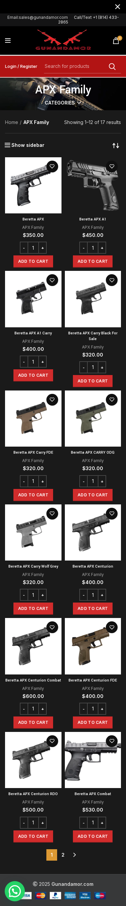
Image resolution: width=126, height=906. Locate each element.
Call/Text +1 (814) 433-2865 (88, 20)
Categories (60, 102)
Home (11, 122)
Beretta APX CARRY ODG (93, 452)
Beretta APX (33, 219)
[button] (33, 261)
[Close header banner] (117, 6)
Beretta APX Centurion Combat (33, 680)
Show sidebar (27, 145)
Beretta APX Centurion (93, 566)
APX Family (33, 227)
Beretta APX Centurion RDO (33, 793)
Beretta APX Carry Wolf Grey (33, 566)
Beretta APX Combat (93, 793)
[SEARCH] (111, 66)
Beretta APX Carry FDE (33, 452)
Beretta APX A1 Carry (33, 333)
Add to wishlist (52, 166)
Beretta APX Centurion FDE (93, 680)
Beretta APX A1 (92, 219)
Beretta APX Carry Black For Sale (93, 336)
